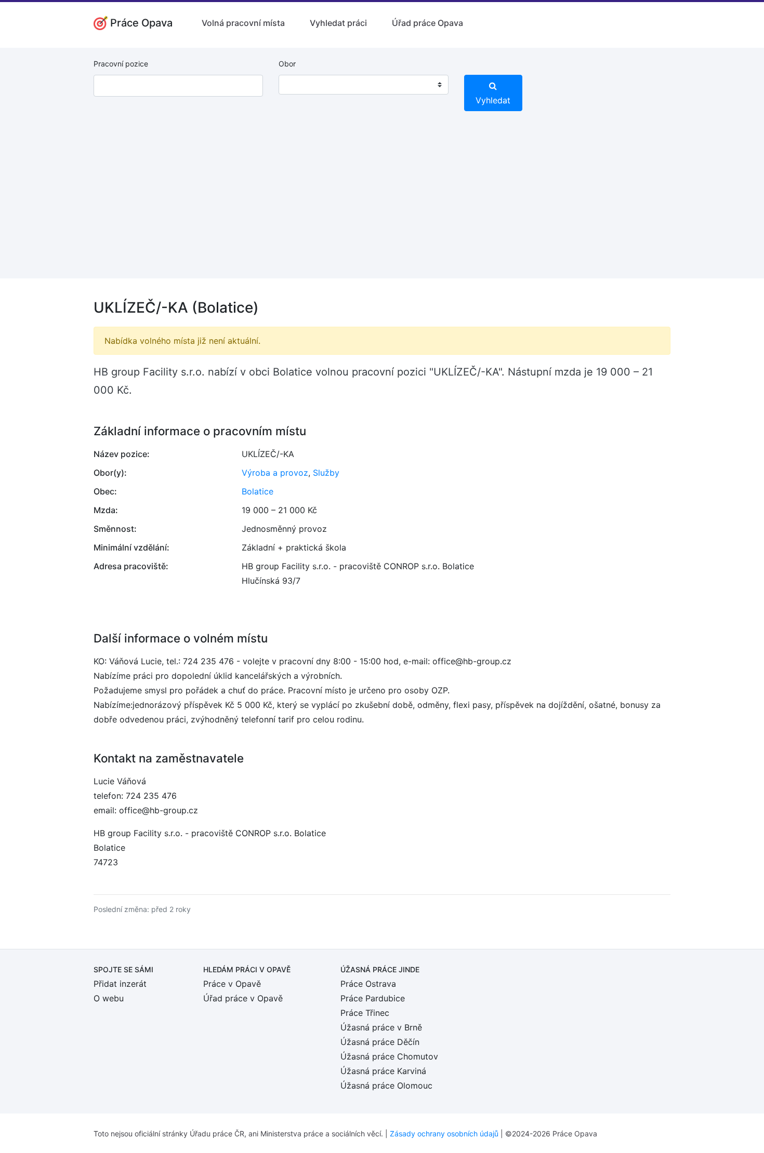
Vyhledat (493, 100)
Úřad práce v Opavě (243, 998)
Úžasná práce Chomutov (389, 1056)
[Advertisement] (382, 205)
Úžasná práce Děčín (379, 1042)
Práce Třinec (364, 1013)
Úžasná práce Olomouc (386, 1085)
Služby (326, 472)
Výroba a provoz (275, 472)
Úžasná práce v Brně (381, 1027)
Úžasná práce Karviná (383, 1071)
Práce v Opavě (232, 983)
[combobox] (363, 85)
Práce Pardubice (372, 998)
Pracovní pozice (121, 63)
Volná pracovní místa (243, 23)
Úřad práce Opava (427, 23)
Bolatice (257, 491)
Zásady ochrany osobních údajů (444, 1133)
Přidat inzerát (120, 983)
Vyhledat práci (338, 23)
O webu (109, 998)
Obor (287, 63)
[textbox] (300, 85)
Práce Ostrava (368, 983)
